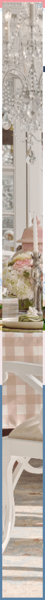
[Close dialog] (39, 5)
